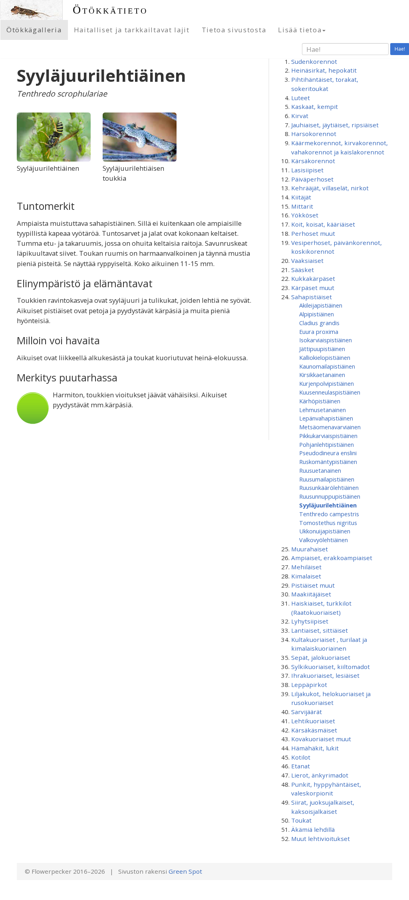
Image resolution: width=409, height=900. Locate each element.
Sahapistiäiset (311, 297)
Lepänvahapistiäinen (326, 418)
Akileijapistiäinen (320, 305)
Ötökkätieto (110, 10)
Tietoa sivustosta (234, 29)
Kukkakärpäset (313, 278)
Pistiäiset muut (313, 585)
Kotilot (300, 757)
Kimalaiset (306, 576)
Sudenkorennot (314, 61)
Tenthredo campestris (329, 514)
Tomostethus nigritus (328, 523)
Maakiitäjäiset (311, 594)
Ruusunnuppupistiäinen (329, 496)
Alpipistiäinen (316, 314)
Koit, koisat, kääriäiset (323, 224)
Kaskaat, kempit (314, 107)
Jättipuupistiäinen (322, 349)
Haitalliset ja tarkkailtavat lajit (132, 29)
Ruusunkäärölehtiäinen (329, 487)
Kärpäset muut (312, 288)
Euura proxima (318, 332)
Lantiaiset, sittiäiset (319, 630)
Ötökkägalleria (34, 29)
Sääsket (302, 270)
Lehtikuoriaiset (313, 721)
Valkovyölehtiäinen (323, 540)
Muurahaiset (309, 549)
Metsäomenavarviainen (330, 427)
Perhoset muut (313, 233)
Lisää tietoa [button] (300, 29)
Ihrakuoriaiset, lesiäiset (325, 675)
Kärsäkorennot (313, 161)
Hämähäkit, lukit (315, 748)
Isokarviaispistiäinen (325, 340)
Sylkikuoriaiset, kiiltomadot (330, 667)
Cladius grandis (319, 323)
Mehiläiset (306, 567)
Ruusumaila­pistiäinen (326, 479)
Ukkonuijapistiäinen (324, 531)
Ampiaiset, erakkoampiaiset (331, 558)
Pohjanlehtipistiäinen (326, 444)
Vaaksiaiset (307, 260)
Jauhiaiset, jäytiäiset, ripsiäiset (335, 125)
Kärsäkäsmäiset (314, 730)
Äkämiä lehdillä (313, 829)
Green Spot (185, 871)
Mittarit (302, 206)
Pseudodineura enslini (328, 453)
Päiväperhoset (312, 179)
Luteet (300, 98)
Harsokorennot (313, 134)
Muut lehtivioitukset (320, 839)
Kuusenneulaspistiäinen (329, 392)
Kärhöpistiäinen (319, 401)
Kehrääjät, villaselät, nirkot (330, 188)
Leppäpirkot (309, 685)
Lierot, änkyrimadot (319, 775)
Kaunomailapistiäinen (327, 366)
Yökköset (304, 215)
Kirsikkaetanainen (322, 375)
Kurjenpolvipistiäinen (326, 383)
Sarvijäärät (306, 712)
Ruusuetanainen (320, 470)
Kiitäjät (301, 197)
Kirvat (299, 116)
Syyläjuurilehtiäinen (328, 505)
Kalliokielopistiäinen (324, 357)
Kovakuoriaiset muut (321, 739)
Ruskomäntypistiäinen (328, 462)
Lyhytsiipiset (309, 621)
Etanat (300, 766)
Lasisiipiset (307, 170)
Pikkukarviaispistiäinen (328, 436)
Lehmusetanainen (322, 410)
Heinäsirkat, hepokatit (324, 70)
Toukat (301, 820)
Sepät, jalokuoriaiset (320, 657)
